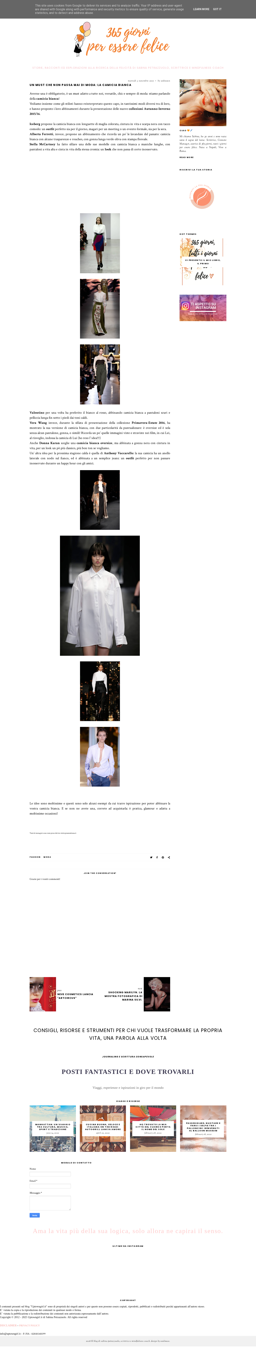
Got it (217, 9)
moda (47, 857)
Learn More (201, 9)
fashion (35, 857)
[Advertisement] (100, 187)
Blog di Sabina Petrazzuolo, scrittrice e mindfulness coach (122, 1341)
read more (187, 157)
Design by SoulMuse (160, 1341)
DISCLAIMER (8, 1325)
